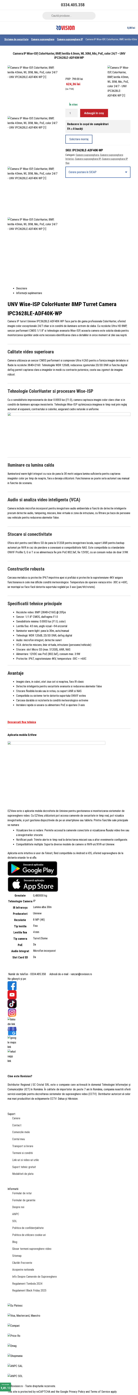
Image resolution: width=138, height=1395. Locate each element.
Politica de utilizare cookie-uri (29, 1235)
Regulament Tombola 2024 (27, 1283)
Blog (14, 1242)
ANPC (15, 1214)
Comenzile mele (21, 1132)
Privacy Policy (77, 1391)
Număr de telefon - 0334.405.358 (27, 974)
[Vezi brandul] (118, 81)
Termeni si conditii (22, 1153)
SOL (14, 1221)
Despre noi (18, 1207)
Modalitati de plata (22, 1174)
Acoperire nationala (23, 1269)
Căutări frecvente (22, 1263)
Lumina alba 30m (42, 907)
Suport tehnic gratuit (24, 1167)
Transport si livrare (22, 1146)
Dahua (61, 1098)
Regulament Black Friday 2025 (29, 1290)
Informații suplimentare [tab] (29, 293)
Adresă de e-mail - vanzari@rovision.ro (70, 974)
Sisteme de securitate (16, 39)
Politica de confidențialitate (28, 1228)
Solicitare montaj (78, 139)
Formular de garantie (23, 1200)
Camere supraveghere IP (70, 39)
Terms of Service (100, 1391)
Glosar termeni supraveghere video (31, 1248)
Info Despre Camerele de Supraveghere (34, 1276)
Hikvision (73, 1098)
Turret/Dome (40, 938)
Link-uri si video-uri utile (25, 1160)
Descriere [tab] (21, 288)
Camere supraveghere (42, 39)
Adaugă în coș (94, 113)
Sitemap (17, 1255)
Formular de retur (22, 1193)
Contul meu (18, 1139)
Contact (16, 1125)
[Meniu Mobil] (4, 27)
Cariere (16, 1118)
